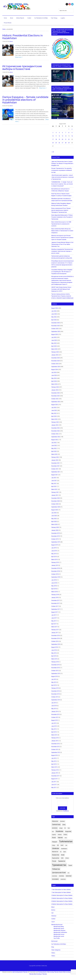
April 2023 (54, 416)
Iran (53, 831)
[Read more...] (18, 57)
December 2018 (55, 568)
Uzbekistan (55, 848)
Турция (70, 865)
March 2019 (54, 559)
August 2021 (54, 474)
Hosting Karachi (42, 972)
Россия (54, 861)
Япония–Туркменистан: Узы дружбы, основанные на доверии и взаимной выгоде (61, 170)
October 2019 (54, 539)
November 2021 (55, 466)
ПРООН (67, 858)
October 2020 (54, 504)
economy (54, 828)
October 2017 (54, 606)
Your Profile (57, 938)
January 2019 (54, 565)
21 (65, 139)
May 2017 (54, 621)
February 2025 (55, 352)
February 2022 (55, 457)
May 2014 (54, 708)
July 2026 (53, 311)
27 (62, 142)
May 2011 (54, 787)
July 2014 (53, 702)
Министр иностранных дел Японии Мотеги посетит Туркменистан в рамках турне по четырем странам (62, 237)
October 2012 (54, 749)
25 (56, 142)
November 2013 (55, 714)
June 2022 (54, 445)
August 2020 (54, 510)
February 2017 (55, 629)
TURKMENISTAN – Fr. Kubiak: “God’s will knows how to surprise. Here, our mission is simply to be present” (62, 184)
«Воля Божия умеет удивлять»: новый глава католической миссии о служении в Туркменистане (62, 177)
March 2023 (54, 419)
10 (53, 136)
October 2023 (54, 398)
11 (56, 136)
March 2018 (54, 591)
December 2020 (55, 498)
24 (53, 142)
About (52, 907)
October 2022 (54, 434)
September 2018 (55, 577)
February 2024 (55, 387)
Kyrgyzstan (68, 831)
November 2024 (55, 360)
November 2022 (55, 431)
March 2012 (54, 767)
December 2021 (55, 463)
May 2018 (54, 586)
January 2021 (54, 495)
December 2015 (55, 664)
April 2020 (54, 521)
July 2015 (53, 679)
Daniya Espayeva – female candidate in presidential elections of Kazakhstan (25, 99)
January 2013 (54, 740)
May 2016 (54, 653)
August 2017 (54, 612)
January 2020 (54, 530)
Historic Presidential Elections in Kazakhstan (22, 37)
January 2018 (54, 597)
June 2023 (54, 410)
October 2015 (54, 670)
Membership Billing (59, 926)
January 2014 (54, 711)
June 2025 (54, 340)
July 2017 (53, 615)
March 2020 (54, 524)
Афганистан (55, 851)
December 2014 (55, 691)
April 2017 (54, 624)
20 (62, 139)
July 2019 (53, 548)
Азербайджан (64, 848)
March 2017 (54, 626)
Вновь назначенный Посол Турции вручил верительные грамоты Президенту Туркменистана (61, 210)
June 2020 (54, 515)
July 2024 (53, 372)
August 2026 (54, 308)
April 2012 (54, 764)
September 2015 (55, 673)
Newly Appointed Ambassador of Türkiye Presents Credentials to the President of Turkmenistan (62, 217)
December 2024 (55, 358)
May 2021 (54, 483)
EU (65, 828)
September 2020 (55, 507)
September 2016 (55, 644)
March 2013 (54, 735)
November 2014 (55, 694)
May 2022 (54, 448)
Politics (65, 834)
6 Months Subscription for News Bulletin (61, 901)
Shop (52, 947)
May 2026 (54, 317)
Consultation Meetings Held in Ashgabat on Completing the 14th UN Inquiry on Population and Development (61, 271)
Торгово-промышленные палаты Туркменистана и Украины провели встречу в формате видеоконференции (62, 296)
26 (59, 142)
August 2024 (54, 369)
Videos (53, 953)
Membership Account (56, 924)
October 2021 (54, 469)
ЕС (60, 851)
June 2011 (54, 784)
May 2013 (54, 729)
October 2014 (54, 697)
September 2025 (55, 331)
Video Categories (55, 950)
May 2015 (54, 682)
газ (68, 872)
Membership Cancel (59, 928)
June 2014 (54, 705)
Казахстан (55, 855)
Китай (62, 855)
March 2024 (54, 384)
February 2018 (55, 594)
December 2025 (55, 322)
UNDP (62, 845)
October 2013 (54, 717)
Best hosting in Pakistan (40, 974)
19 (59, 139)
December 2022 (55, 428)
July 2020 (53, 512)
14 (65, 136)
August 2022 (54, 439)
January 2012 (54, 773)
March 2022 (54, 454)
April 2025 (54, 346)
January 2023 (54, 425)
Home (3, 29)
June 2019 (54, 550)
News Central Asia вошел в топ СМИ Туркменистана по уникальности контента (61, 224)
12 (59, 136)
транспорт (68, 876)
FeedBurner (66, 811)
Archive (53, 910)
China (63, 824)
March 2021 (54, 489)
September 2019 (55, 542)
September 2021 (55, 472)
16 (72, 136)
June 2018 (54, 583)
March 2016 (54, 659)
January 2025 (54, 355)
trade (66, 837)
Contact (53, 918)
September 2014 (55, 700)
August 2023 (54, 404)
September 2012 (55, 752)
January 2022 (54, 460)
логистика (54, 876)
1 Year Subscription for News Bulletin (61, 889)
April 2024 (54, 381)
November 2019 (55, 536)
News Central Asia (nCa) (16, 6)
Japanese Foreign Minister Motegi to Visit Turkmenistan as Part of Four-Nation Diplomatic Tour (62, 244)
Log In (53, 921)
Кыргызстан (55, 858)
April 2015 (54, 685)
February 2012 (55, 770)
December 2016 (55, 635)
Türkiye (53, 845)
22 (69, 139)
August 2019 (54, 545)
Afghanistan (55, 821)
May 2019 (54, 553)
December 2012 (55, 743)
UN (58, 845)
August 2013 (54, 720)
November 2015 (55, 667)
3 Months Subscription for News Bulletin (61, 895)
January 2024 (54, 390)
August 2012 (54, 755)
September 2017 (55, 609)
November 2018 (55, 571)
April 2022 (54, 451)
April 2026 (54, 320)
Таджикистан (61, 861)
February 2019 (55, 562)
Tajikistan (60, 837)
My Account (54, 941)
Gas (69, 828)
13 (62, 136)
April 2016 (54, 656)
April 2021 (54, 486)
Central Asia (56, 824)
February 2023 (55, 422)
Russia (54, 837)
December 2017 (55, 600)
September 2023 (55, 401)
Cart (52, 913)
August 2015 (54, 676)
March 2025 (54, 349)
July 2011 (53, 781)
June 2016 (54, 650)
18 (56, 139)
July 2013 (53, 723)
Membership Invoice (59, 934)
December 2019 (55, 533)
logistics (54, 834)
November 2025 (55, 325)
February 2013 (55, 738)
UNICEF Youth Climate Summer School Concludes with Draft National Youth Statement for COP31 (61, 289)
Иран (64, 851)
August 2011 (54, 778)
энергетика (63, 879)
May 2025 (54, 343)
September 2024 (55, 366)
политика (61, 876)
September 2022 (55, 436)
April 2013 (54, 732)
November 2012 (55, 746)
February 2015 (55, 688)
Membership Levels (59, 936)
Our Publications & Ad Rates (58, 944)
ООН (62, 858)
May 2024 (54, 378)
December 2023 (55, 393)
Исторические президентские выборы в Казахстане (22, 67)
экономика (55, 879)
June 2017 (54, 618)
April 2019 (54, 556)
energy (60, 828)
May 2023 (54, 413)
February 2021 (55, 492)
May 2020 (54, 518)
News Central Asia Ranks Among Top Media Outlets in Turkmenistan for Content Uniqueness (62, 230)
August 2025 (54, 334)
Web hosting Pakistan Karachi (55, 972)
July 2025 (53, 337)
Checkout (53, 916)
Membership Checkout (59, 930)
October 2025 (54, 328)
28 (65, 142)
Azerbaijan (62, 821)
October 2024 (54, 363)
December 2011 (55, 776)
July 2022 (53, 442)
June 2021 (54, 480)
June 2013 (54, 726)
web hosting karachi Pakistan (19, 972)
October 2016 (54, 641)
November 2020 (55, 501)
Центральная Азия (59, 872)
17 (53, 139)
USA (66, 845)
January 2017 (54, 632)
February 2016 (55, 662)
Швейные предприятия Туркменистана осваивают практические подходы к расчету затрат (62, 251)
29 (69, 142)
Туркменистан (59, 865)
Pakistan (60, 834)
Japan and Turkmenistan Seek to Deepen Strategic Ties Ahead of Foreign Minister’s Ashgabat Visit (62, 163)
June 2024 (54, 375)
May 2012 (54, 761)
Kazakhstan (59, 831)
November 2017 (55, 603)
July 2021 (53, 477)
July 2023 (53, 407)
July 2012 (53, 758)
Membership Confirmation (60, 932)
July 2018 (53, 580)
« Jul (52, 152)
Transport (54, 841)
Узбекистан (56, 869)
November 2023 (55, 396)
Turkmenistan (65, 841)
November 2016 (55, 638)
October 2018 (54, 574)
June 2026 (54, 314)
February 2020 (55, 527)
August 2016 (54, 647)
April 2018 (54, 588)
